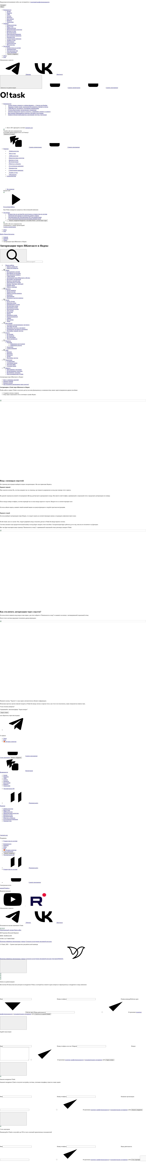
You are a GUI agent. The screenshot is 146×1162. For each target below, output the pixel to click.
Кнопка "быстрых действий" (15, 284)
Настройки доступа (12, 358)
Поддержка (6, 46)
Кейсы (13, 207)
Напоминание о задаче (13, 304)
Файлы (9, 313)
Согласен (3, 5)
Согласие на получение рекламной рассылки (39, 941)
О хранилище (11, 361)
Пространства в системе (14, 282)
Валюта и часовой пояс (13, 281)
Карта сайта (17, 930)
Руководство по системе (14, 48)
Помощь (5, 238)
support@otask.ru (4, 888)
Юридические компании (14, 34)
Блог (4, 57)
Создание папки (11, 366)
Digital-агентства (11, 25)
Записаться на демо (9, 134)
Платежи (9, 342)
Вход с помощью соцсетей (11, 380)
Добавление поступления (17, 344)
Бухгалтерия (7, 207)
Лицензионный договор (7, 930)
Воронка (9, 352)
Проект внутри (11, 292)
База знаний (10, 19)
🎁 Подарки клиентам (9, 741)
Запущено (57, 958)
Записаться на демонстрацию (42, 1014)
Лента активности (12, 339)
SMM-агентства (11, 28)
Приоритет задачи (12, 315)
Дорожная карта (11, 49)
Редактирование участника (14, 371)
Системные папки (12, 363)
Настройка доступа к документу (16, 328)
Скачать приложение (31, 756)
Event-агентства (11, 43)
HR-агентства (11, 45)
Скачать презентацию (9, 227)
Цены (5, 55)
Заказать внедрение (12, 54)
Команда (9, 20)
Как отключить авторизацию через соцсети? (16, 384)
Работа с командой (12, 266)
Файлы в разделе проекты (14, 293)
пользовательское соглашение (22, 1014)
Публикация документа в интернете (17, 329)
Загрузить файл (11, 364)
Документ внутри (12, 326)
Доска (8, 321)
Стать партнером (12, 52)
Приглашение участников (14, 369)
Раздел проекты (11, 290)
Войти (2, 234)
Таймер (9, 318)
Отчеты (9, 16)
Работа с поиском (12, 287)
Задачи (9, 11)
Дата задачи (10, 310)
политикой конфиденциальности (39, 2)
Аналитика (10, 347)
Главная (5, 237)
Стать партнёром (136, 1159)
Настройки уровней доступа (15, 331)
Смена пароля (11, 276)
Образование (10, 41)
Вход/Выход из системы (14, 273)
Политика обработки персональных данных (12, 941)
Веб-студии (10, 26)
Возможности (7, 10)
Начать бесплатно (9, 234)
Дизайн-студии (11, 40)
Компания (10, 355)
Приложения (10, 296)
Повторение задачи (12, 307)
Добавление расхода (16, 345)
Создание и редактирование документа (18, 325)
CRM (8, 14)
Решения (5, 23)
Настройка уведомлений (14, 279)
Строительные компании (14, 38)
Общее (5, 240)
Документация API (12, 51)
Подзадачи (10, 312)
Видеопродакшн (11, 32)
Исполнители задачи (13, 309)
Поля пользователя (12, 316)
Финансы (9, 17)
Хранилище (10, 22)
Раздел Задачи (11, 301)
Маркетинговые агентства (14, 29)
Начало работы (9, 265)
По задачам (10, 334)
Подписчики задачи (12, 306)
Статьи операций (12, 348)
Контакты (9, 353)
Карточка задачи (11, 303)
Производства (11, 37)
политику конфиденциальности (74, 1060)
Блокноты (10, 295)
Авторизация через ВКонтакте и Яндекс (18, 278)
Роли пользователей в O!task (15, 374)
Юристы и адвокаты (9, 818)
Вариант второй (8, 383)
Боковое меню (11, 285)
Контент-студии (11, 31)
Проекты (9, 13)
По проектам (10, 335)
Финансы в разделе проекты (15, 298)
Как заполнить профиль (14, 275)
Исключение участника (13, 372)
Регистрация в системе (13, 271)
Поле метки (10, 319)
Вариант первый (8, 381)
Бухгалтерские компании (14, 35)
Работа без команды (12, 268)
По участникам (11, 337)
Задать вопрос (4, 712)
